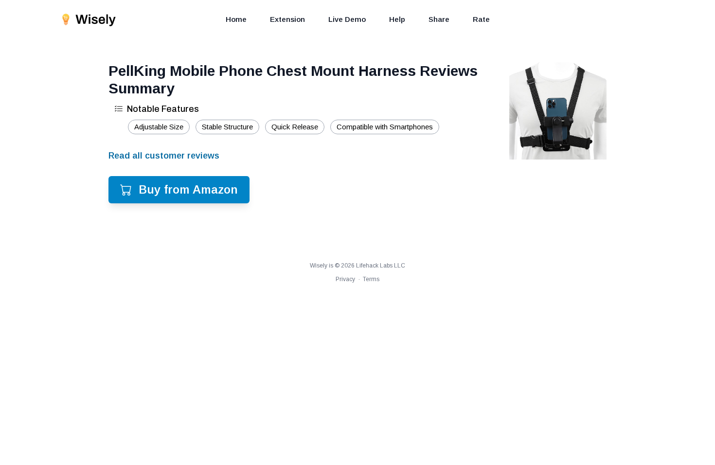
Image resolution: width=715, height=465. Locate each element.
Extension (287, 19)
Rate (481, 19)
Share (439, 19)
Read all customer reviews (163, 156)
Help (397, 19)
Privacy (345, 279)
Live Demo (347, 19)
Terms (371, 279)
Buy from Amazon (188, 189)
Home (236, 19)
